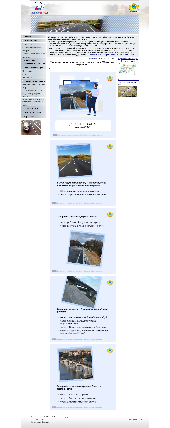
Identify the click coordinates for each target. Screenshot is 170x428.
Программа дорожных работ (33, 84)
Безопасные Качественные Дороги (34, 62)
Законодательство (32, 112)
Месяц (107, 58)
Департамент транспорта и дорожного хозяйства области (112, 55)
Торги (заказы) (31, 108)
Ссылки (25, 74)
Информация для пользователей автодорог (32, 88)
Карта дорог (27, 71)
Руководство (27, 44)
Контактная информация (40, 422)
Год (102, 58)
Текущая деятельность (34, 80)
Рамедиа (138, 421)
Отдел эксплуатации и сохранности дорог (31, 94)
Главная (27, 36)
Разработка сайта (135, 419)
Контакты (26, 57)
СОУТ (24, 105)
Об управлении (31, 40)
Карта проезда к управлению (34, 53)
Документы (27, 77)
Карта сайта (29, 116)
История (25, 50)
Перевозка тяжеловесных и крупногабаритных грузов (33, 100)
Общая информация (33, 67)
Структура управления (31, 47)
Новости (97, 58)
